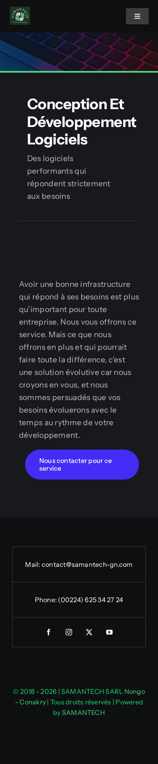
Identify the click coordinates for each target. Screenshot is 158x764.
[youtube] (109, 632)
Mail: (33, 564)
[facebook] (49, 632)
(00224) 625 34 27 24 (90, 600)
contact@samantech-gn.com (87, 564)
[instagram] (69, 632)
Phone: (46, 600)
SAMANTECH (83, 712)
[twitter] (89, 632)
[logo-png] (20, 10)
